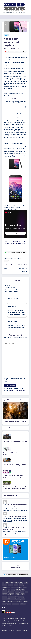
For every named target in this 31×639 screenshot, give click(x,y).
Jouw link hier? (15, 564)
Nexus (19, 258)
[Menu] (28, 7)
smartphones (5, 599)
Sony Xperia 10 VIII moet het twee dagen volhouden (14, 453)
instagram (19, 587)
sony (18, 599)
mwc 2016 (11, 592)
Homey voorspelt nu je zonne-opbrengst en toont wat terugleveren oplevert (15, 442)
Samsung (4, 596)
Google (4, 587)
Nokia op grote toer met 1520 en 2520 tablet (15, 241)
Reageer (24, 285)
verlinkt (4, 603)
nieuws (21, 592)
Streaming (10, 601)
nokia (26, 592)
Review (22, 594)
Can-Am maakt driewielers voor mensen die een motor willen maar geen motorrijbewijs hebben (15, 488)
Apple (16, 582)
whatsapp (23, 603)
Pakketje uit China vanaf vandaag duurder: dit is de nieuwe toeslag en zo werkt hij (15, 505)
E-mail (6, 364)
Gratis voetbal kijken (16, 565)
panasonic (11, 594)
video (9, 603)
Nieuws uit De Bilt (15, 567)
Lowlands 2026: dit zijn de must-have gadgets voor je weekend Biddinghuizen (13, 476)
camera (26, 582)
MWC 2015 (5, 592)
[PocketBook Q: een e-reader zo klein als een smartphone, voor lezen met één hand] (7, 460)
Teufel (20, 601)
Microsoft (18, 589)
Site (5, 371)
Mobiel (6, 35)
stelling (4, 601)
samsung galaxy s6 (12, 596)
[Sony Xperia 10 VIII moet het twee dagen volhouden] (7, 449)
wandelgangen (16, 603)
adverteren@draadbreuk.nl (18, 632)
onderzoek (5, 594)
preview (17, 594)
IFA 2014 (13, 587)
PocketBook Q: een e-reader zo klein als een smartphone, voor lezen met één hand (15, 465)
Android (6, 258)
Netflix (16, 592)
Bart (9, 297)
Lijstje (13, 589)
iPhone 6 (4, 589)
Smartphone (20, 596)
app (12, 582)
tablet (15, 601)
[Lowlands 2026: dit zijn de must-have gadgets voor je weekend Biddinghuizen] (7, 471)
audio (21, 582)
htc (8, 587)
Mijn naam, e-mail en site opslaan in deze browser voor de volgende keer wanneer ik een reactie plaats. (15, 380)
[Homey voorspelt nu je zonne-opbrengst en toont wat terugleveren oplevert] (7, 436)
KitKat (11, 258)
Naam (5, 356)
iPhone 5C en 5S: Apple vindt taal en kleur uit (15, 243)
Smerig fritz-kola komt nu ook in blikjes (17, 516)
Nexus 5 (6, 260)
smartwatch (12, 599)
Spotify (22, 599)
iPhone (24, 587)
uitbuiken (25, 601)
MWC (23, 589)
